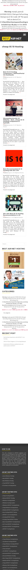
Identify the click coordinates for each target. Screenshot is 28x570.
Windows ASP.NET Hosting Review (11, 505)
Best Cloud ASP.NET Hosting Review (11, 521)
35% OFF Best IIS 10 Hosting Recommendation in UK (13, 214)
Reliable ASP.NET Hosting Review (11, 510)
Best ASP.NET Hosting (8, 478)
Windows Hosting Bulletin (9, 500)
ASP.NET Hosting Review (9, 528)
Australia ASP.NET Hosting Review (11, 553)
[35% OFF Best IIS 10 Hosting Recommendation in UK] (14, 203)
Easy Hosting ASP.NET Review (10, 512)
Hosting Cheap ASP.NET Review (10, 519)
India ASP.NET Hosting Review (10, 546)
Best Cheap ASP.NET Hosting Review (11, 558)
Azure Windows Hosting (8, 476)
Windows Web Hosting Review (10, 565)
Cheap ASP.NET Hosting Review (10, 562)
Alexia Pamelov (20, 172)
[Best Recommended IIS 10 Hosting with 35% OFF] (14, 158)
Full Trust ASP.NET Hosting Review (11, 524)
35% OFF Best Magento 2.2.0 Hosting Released (15, 341)
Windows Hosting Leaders (9, 502)
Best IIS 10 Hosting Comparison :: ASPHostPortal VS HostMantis (13, 73)
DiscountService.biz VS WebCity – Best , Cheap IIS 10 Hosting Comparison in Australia (13, 121)
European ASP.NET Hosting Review (11, 526)
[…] (19, 92)
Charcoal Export (6, 548)
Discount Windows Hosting (9, 555)
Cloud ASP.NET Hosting (8, 483)
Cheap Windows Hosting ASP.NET (11, 543)
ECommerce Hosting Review (9, 485)
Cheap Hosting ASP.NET (8, 495)
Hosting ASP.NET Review (9, 517)
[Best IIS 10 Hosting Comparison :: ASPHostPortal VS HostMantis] (14, 61)
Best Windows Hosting (8, 480)
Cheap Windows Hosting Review (10, 507)
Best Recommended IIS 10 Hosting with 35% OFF (12, 169)
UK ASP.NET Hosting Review (9, 551)
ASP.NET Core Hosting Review (10, 514)
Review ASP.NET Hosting (9, 498)
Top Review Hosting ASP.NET (10, 541)
